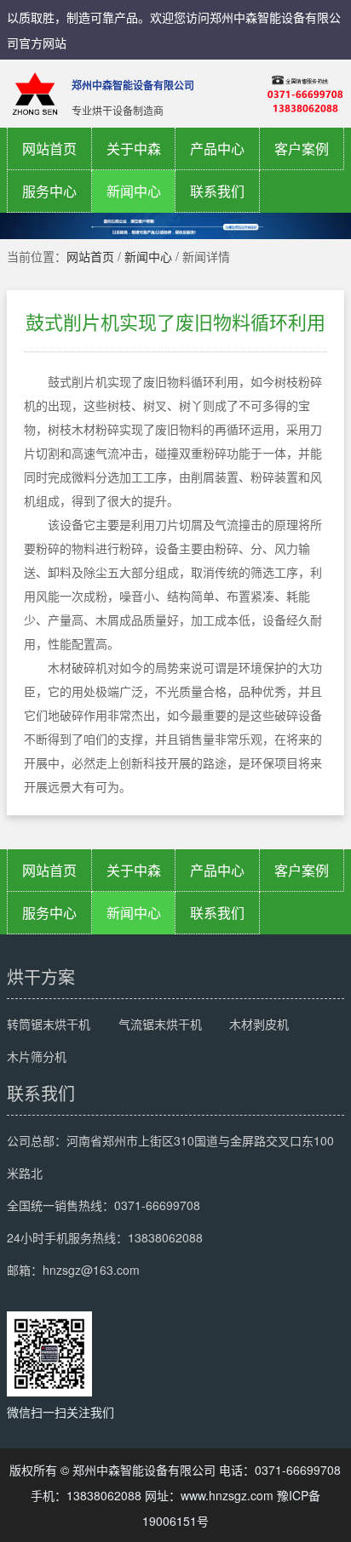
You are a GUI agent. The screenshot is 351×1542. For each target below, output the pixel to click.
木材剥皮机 (259, 1023)
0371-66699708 (157, 1205)
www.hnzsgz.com (227, 1495)
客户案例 (301, 148)
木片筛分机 (36, 1056)
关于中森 (133, 148)
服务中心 (49, 191)
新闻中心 (133, 191)
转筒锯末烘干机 (48, 1023)
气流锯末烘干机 (160, 1023)
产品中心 (217, 148)
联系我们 (217, 191)
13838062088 (165, 1237)
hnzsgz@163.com (91, 1269)
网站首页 (49, 148)
